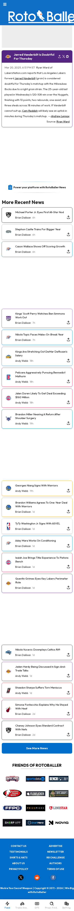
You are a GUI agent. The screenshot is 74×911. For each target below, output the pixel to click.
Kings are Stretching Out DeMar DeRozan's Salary (41, 353)
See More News (37, 748)
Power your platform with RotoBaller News (39, 187)
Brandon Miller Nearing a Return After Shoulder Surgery (38, 416)
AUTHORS (55, 863)
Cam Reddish (30, 110)
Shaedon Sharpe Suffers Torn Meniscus (38, 687)
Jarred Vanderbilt (25, 78)
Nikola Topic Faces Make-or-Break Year (39, 334)
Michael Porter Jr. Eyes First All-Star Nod (39, 212)
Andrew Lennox (60, 116)
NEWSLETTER (55, 851)
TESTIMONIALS (18, 851)
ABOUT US (18, 863)
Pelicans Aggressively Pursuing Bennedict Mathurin (40, 374)
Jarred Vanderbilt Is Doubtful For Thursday (34, 56)
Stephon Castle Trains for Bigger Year (38, 229)
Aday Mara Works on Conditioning (35, 540)
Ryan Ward (63, 121)
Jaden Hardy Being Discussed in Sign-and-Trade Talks (40, 668)
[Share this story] (59, 56)
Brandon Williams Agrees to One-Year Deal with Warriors (41, 504)
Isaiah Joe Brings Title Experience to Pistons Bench (41, 559)
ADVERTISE (55, 846)
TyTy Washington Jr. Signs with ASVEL (37, 523)
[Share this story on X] (64, 57)
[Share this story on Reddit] (68, 57)
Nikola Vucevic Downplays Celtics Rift (37, 649)
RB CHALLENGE (56, 857)
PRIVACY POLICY (18, 869)
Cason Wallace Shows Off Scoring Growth (40, 246)
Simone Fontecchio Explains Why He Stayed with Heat (41, 706)
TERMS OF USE (55, 869)
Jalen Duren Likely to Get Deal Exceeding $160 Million (40, 395)
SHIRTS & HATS (18, 857)
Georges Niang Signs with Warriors (36, 485)
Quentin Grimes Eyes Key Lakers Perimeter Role (41, 580)
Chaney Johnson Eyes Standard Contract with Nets (39, 727)
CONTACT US (18, 846)
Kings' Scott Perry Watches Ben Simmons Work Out (40, 315)
